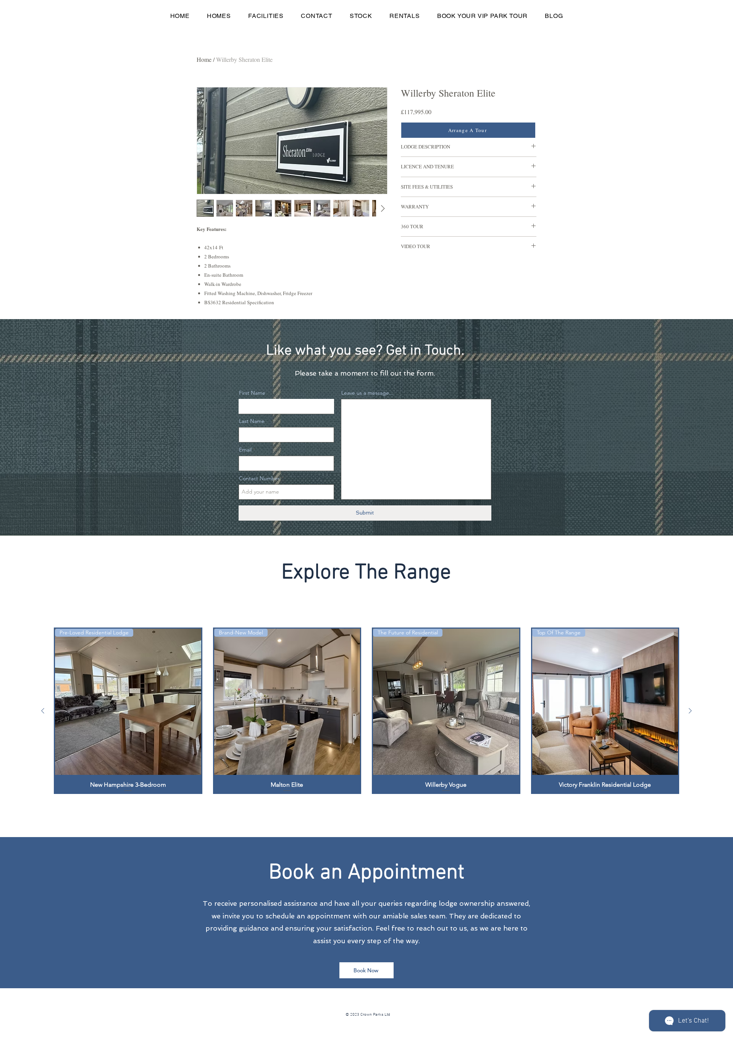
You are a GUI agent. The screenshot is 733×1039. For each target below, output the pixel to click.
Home (204, 59)
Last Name (252, 421)
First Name (252, 392)
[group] (366, 710)
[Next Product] (690, 710)
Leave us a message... (367, 392)
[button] (219, 15)
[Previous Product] (42, 710)
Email (245, 449)
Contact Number (259, 478)
